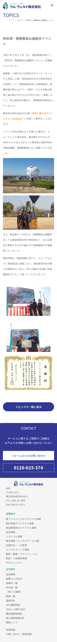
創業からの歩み (14, 578)
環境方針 (10, 600)
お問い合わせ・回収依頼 (19, 634)
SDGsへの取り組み (16, 609)
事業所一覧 (12, 583)
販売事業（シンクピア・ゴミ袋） (23, 541)
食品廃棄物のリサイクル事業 (21, 527)
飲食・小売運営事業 (16, 558)
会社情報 (10, 574)
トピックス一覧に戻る (28, 407)
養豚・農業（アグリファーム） (22, 554)
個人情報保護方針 (15, 618)
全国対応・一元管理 (16, 545)
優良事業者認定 (14, 613)
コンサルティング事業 (17, 549)
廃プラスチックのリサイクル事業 (23, 519)
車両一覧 (10, 596)
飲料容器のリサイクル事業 (20, 523)
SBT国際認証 (13, 605)
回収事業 (10, 532)
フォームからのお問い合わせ (29, 455)
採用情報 (10, 629)
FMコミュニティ (14, 562)
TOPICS (20, 20)
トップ (11, 20)
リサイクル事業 (14, 536)
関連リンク (12, 622)
